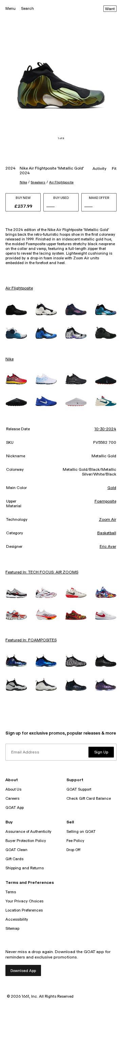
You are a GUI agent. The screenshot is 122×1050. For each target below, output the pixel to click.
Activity (99, 169)
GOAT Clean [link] (16, 850)
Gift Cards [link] (14, 859)
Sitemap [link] (12, 928)
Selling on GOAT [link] (81, 832)
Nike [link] (9, 359)
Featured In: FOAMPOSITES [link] (31, 640)
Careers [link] (12, 798)
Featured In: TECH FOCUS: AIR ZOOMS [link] (41, 572)
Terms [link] (10, 892)
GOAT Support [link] (78, 789)
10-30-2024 (105, 429)
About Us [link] (13, 789)
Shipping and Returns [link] (24, 868)
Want (110, 9)
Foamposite (105, 502)
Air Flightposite (61, 182)
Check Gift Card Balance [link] (88, 798)
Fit (114, 169)
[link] (16, 309)
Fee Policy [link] (75, 841)
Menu (10, 8)
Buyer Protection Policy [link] (25, 841)
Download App (23, 971)
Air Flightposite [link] (19, 288)
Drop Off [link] (73, 850)
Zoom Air (107, 520)
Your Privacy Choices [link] (24, 901)
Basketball (106, 533)
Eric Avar (108, 547)
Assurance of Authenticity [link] (28, 832)
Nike (23, 182)
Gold (111, 488)
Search (27, 8)
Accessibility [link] (16, 919)
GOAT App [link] (14, 808)
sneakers (38, 182)
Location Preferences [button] (24, 910)
